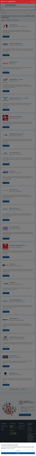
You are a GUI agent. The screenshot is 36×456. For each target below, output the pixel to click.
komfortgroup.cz (5, 143)
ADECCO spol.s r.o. (14, 62)
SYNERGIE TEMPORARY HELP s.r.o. (18, 245)
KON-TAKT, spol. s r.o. (15, 208)
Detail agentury (6, 36)
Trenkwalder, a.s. (14, 25)
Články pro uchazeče (13, 427)
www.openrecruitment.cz (7, 162)
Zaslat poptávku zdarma (25, 414)
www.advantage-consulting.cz (8, 124)
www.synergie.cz (5, 254)
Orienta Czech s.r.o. (14, 355)
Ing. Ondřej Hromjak (14, 227)
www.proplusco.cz (6, 346)
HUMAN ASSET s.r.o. (15, 318)
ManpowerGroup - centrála (16, 79)
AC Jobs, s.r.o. (13, 264)
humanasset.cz (5, 328)
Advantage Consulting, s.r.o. (16, 116)
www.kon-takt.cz (5, 217)
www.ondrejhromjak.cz (6, 236)
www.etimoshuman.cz (6, 199)
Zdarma (11, 426)
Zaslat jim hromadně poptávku (13, 20)
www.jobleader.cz (6, 309)
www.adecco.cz (5, 70)
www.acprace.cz (5, 273)
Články (2, 430)
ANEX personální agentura (16, 43)
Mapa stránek (21, 429)
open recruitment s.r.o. (15, 152)
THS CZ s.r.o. (13, 171)
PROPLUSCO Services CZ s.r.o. (17, 337)
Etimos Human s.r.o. (14, 189)
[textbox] (17, 5)
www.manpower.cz (6, 88)
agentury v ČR (30, 440)
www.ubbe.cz (5, 382)
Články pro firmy (12, 434)
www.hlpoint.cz (5, 290)
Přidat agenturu (23, 389)
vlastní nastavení (11, 448)
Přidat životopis (12, 425)
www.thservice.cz (5, 180)
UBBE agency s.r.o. (14, 373)
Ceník (2, 427)
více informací (3, 448)
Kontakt (2, 429)
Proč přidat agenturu (4, 426)
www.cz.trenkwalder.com (7, 34)
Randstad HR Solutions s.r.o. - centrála (19, 98)
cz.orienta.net (5, 364)
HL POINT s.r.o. (13, 282)
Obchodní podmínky (22, 425)
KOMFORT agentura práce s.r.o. (17, 134)
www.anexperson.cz (6, 52)
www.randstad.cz (5, 107)
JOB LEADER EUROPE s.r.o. (16, 300)
